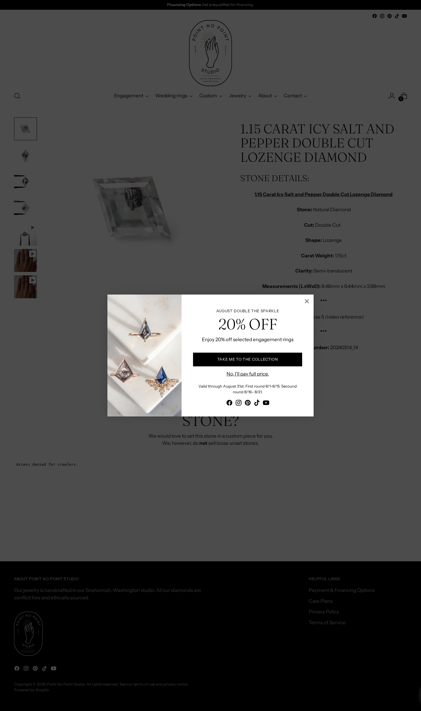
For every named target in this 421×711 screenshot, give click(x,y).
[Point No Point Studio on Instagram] (238, 403)
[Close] (306, 301)
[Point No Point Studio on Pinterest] (247, 403)
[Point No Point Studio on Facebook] (229, 403)
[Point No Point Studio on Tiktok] (256, 403)
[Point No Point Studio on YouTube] (266, 403)
